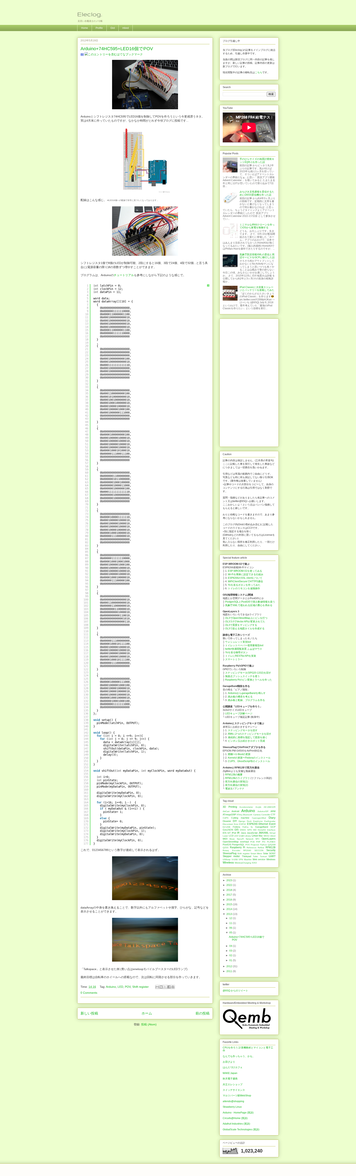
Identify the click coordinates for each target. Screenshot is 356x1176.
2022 (229, 885)
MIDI (225, 839)
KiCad (272, 833)
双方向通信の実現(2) (236, 785)
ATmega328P (229, 814)
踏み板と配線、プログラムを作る (246, 700)
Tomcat (263, 856)
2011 (229, 971)
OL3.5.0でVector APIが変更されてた (245, 621)
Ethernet (263, 824)
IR (238, 832)
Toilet (255, 856)
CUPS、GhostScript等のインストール (249, 761)
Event (272, 824)
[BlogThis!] (161, 987)
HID (254, 830)
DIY (235, 821)
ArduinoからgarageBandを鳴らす (247, 693)
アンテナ (239, 788)
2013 (229, 914)
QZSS (225, 847)
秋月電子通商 (230, 1078)
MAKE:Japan (230, 1073)
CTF (273, 814)
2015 (229, 904)
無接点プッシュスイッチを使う (242, 676)
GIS (236, 829)
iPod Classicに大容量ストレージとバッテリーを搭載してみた (257, 289)
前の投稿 (203, 1013)
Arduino (111, 986)
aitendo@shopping (233, 1101)
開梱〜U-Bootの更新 (239, 754)
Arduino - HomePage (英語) (238, 1112)
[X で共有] (165, 987)
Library (248, 836)
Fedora (236, 827)
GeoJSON (228, 830)
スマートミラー (233, 659)
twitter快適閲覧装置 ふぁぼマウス (243, 648)
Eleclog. (89, 14)
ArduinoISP (263, 811)
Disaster (227, 821)
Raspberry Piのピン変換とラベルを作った (248, 679)
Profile (99, 28)
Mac (261, 835)
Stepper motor (231, 856)
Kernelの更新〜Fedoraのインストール (249, 757)
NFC (257, 839)
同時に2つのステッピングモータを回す (249, 733)
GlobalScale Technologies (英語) (241, 1129)
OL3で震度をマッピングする (241, 625)
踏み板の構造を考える (240, 696)
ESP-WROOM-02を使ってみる (245, 570)
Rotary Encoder (231, 850)
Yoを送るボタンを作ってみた (244, 584)
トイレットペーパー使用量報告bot (244, 645)
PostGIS (227, 844)
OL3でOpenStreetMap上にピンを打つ (246, 618)
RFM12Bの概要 (233, 774)
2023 (229, 880)
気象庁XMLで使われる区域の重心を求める (248, 605)
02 (231, 955)
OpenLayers (268, 838)
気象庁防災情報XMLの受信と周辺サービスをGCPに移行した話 (257, 256)
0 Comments (89, 992)
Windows (270, 859)
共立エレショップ (232, 1084)
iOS (224, 833)
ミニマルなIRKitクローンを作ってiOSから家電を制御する (257, 226)
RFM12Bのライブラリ (237, 778)
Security (270, 850)
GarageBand (261, 827)
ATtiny (239, 814)
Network (249, 839)
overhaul (244, 841)
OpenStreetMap (231, 841)
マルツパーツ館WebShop (237, 1095)
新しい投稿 (89, 1013)
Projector (255, 845)
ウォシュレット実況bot (238, 641)
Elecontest (228, 824)
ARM (273, 811)
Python (263, 845)
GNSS (243, 830)
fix (252, 827)
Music (232, 839)
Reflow (261, 847)
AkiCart (226, 811)
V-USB (235, 859)
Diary (272, 817)
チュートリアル (124, 275)
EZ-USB (226, 827)
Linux (255, 835)
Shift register (140, 986)
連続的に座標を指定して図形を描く (247, 737)
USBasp (227, 859)
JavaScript (252, 833)
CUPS (225, 818)
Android (235, 811)
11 (231, 923)
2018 (229, 890)
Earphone (258, 821)
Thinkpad (246, 856)
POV (128, 986)
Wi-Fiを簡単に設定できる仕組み (245, 574)
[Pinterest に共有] (173, 987)
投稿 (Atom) (149, 1024)
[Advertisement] (249, 382)
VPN (241, 859)
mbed (125, 28)
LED (120, 986)
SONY (272, 853)
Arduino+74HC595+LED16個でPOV (117, 48)
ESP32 (242, 824)
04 (231, 946)
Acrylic (258, 807)
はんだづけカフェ (232, 1067)
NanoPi (240, 839)
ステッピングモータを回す (243, 730)
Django (242, 821)
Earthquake (269, 821)
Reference (251, 847)
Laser (225, 836)
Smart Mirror (256, 853)
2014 (229, 909)
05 (231, 932)
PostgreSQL (238, 844)
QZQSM (271, 845)
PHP (258, 842)
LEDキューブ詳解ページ (238, 713)
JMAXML (264, 832)
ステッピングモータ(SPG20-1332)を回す (248, 672)
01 (231, 960)
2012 (229, 966)
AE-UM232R (269, 807)
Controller (265, 814)
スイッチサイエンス (234, 1090)
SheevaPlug (230, 853)
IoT (229, 833)
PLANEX (271, 842)
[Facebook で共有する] (169, 987)
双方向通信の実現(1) (236, 781)
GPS (249, 830)
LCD (231, 835)
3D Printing (230, 806)
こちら (258, 72)
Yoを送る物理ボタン (236, 652)
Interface (271, 830)
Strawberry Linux (232, 1106)
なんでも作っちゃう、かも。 (239, 1056)
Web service (259, 859)
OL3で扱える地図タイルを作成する (245, 628)
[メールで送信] (157, 987)
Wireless (228, 862)
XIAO (254, 863)
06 (231, 927)
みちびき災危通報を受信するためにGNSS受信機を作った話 (257, 193)
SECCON (258, 850)
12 (231, 918)
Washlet (248, 859)
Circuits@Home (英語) (235, 1118)
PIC (264, 842)
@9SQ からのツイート (235, 990)
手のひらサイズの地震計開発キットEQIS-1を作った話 (257, 160)
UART (272, 856)
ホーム (147, 1013)
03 (231, 950)
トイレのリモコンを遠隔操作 (244, 588)
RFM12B (270, 847)
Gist (112, 28)
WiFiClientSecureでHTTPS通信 (245, 581)
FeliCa (245, 827)
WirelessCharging (243, 863)
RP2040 (247, 850)
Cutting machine (240, 818)
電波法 (229, 788)
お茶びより (229, 1061)
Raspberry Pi (237, 847)
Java (243, 833)
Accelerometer (246, 807)
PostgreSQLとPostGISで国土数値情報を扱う (250, 601)
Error (236, 824)
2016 (229, 899)
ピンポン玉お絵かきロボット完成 (246, 740)
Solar (265, 853)
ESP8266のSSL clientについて (245, 577)
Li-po (241, 835)
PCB (252, 842)
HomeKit (262, 830)
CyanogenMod (259, 818)
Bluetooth (247, 814)
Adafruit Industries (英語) (236, 1123)
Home (84, 28)
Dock (249, 821)
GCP (273, 827)
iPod (234, 833)
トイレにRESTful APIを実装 (240, 655)
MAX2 (266, 836)
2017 (229, 894)
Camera (257, 814)
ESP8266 (252, 824)
